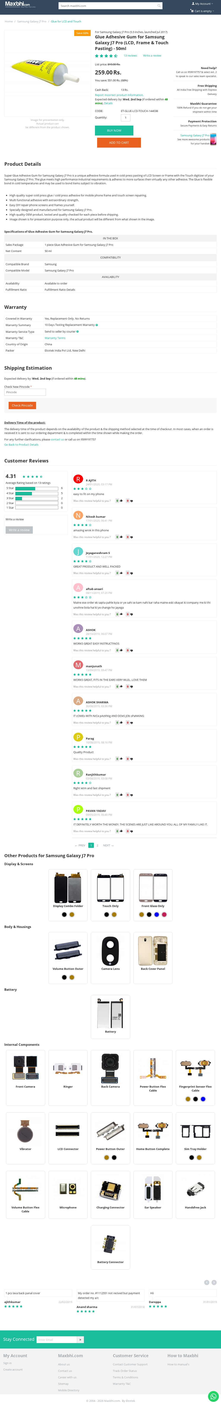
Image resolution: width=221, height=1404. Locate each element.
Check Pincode (22, 405)
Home (9, 21)
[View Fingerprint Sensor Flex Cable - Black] (195, 1099)
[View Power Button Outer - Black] (114, 1157)
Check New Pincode (17, 387)
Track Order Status (125, 1371)
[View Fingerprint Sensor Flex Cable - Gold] (188, 1099)
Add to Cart (119, 142)
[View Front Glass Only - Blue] (156, 914)
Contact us (65, 1371)
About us (64, 1364)
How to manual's (178, 1364)
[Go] (80, 1339)
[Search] (159, 6)
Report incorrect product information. (119, 95)
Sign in (7, 1363)
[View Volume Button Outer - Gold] (71, 977)
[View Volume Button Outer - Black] (64, 977)
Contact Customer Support (130, 1364)
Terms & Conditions (125, 1377)
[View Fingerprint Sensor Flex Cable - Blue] (203, 1099)
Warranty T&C (122, 1384)
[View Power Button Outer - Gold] (106, 1157)
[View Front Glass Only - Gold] (141, 914)
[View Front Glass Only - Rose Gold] (164, 914)
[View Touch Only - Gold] (114, 914)
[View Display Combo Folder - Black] (64, 914)
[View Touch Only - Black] (106, 914)
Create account (13, 1369)
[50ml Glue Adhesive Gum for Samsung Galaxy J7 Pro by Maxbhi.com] (48, 73)
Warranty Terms (55, 338)
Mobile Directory (68, 1390)
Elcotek (130, 1401)
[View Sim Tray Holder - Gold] (199, 1157)
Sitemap (63, 1384)
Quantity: (101, 117)
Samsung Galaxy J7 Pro (31, 21)
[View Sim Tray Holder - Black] (191, 1157)
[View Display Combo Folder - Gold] (71, 914)
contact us (58, 439)
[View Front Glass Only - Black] (149, 914)
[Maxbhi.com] (20, 4)
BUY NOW (114, 130)
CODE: (99, 111)
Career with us (67, 1377)
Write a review (152, 55)
